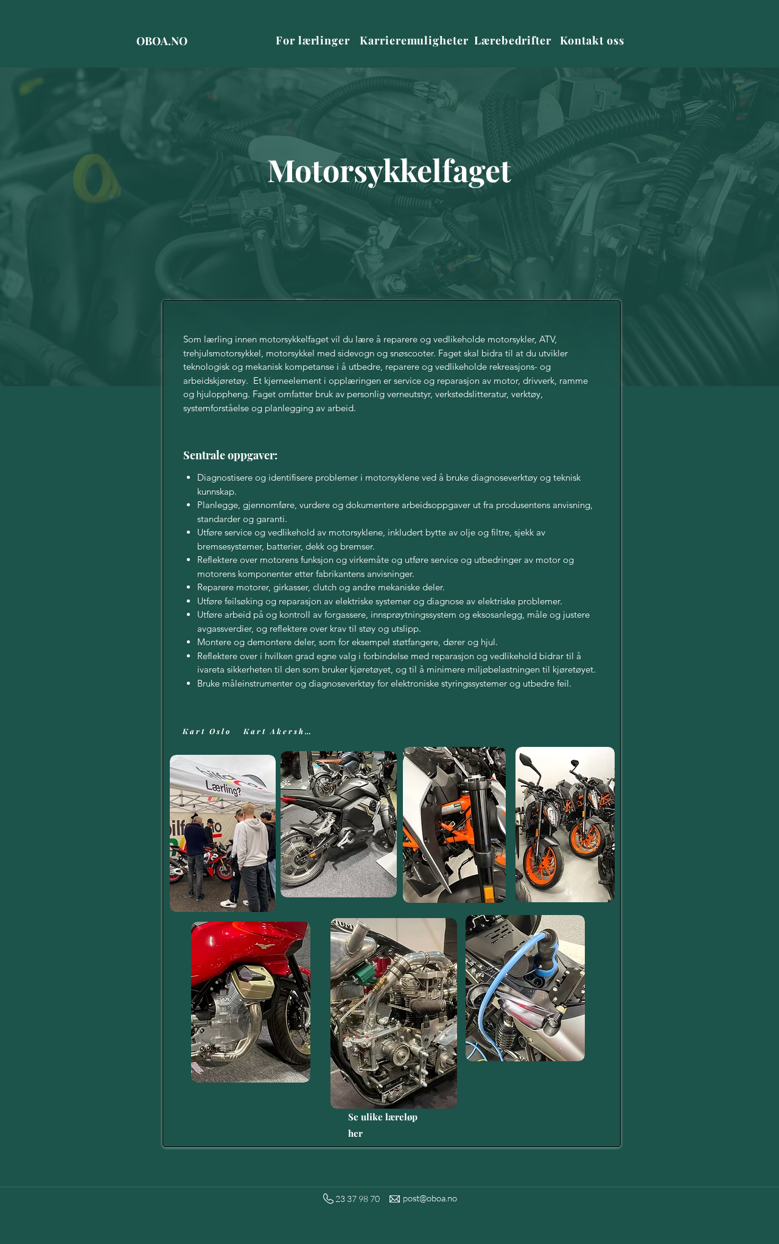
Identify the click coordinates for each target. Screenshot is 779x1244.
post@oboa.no (430, 1198)
